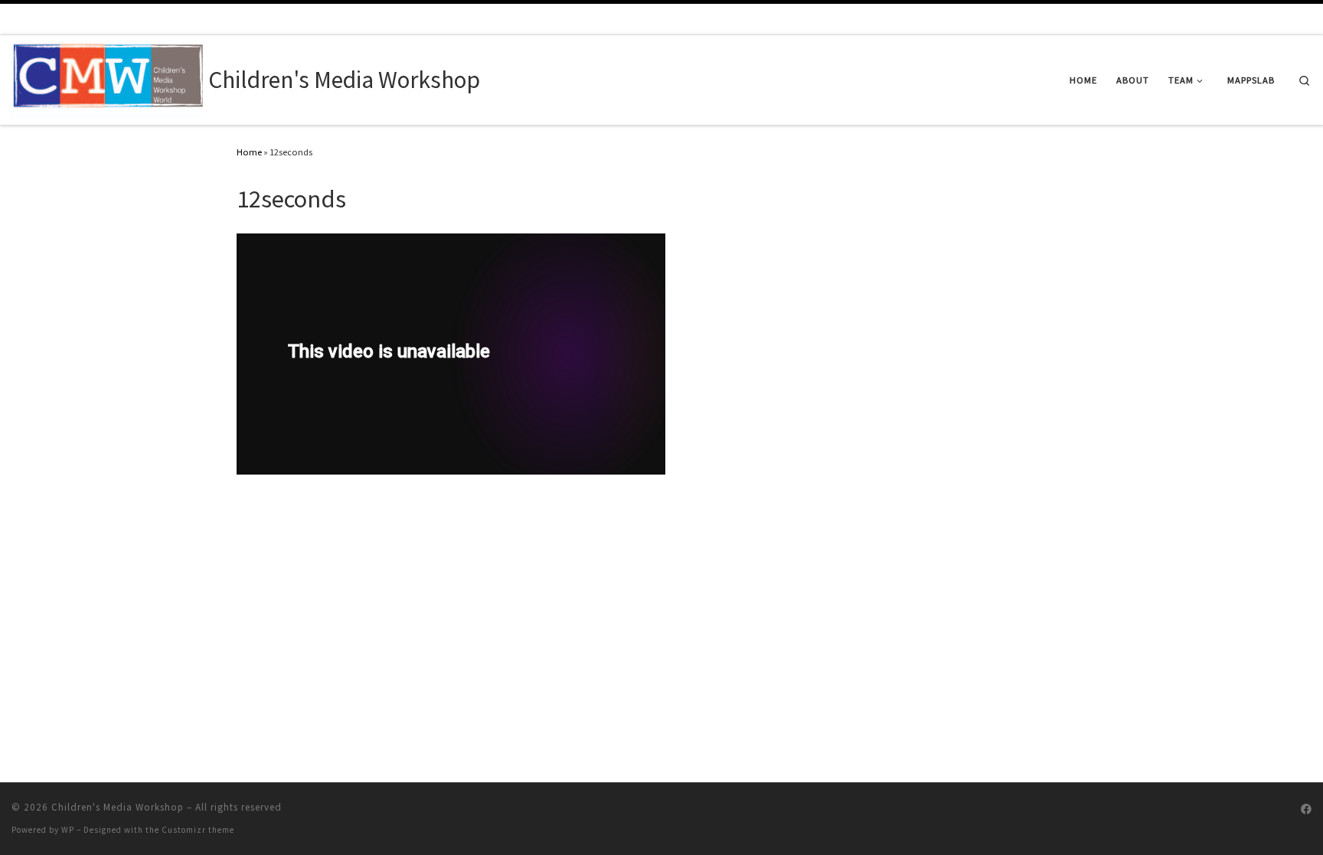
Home (249, 152)
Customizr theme (198, 829)
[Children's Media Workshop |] (107, 77)
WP (67, 829)
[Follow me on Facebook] (1306, 809)
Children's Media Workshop (117, 807)
